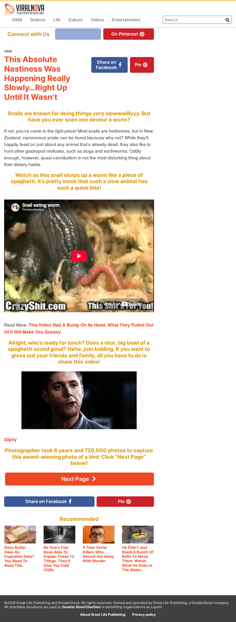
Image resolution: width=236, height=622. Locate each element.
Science (37, 19)
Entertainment (126, 19)
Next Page (75, 479)
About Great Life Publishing (102, 615)
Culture (75, 19)
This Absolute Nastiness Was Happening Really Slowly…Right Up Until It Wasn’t (37, 78)
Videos (97, 19)
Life (56, 19)
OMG (17, 19)
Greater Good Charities (81, 607)
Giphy (10, 439)
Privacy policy (144, 615)
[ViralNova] (24, 9)
